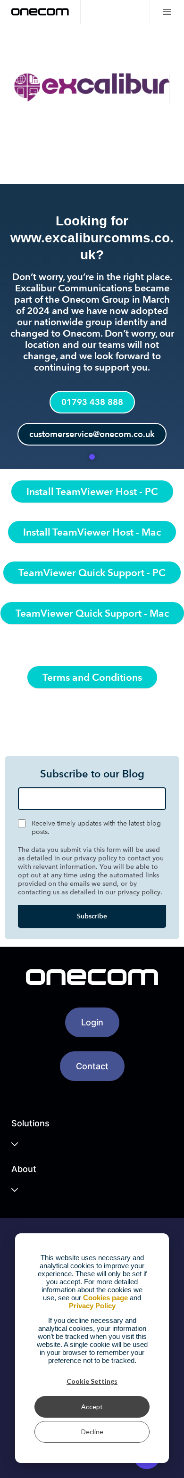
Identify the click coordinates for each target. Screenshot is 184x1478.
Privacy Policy (92, 1306)
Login (92, 1022)
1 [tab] (92, 457)
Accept (92, 1407)
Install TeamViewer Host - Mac (92, 532)
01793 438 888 (92, 402)
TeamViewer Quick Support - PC (92, 572)
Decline (92, 1432)
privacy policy (138, 892)
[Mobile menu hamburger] (167, 12)
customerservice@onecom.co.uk (92, 434)
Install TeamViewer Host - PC (92, 491)
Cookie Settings (92, 1381)
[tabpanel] (92, 246)
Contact (92, 1066)
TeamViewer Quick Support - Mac (92, 613)
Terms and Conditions (92, 677)
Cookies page (105, 1298)
